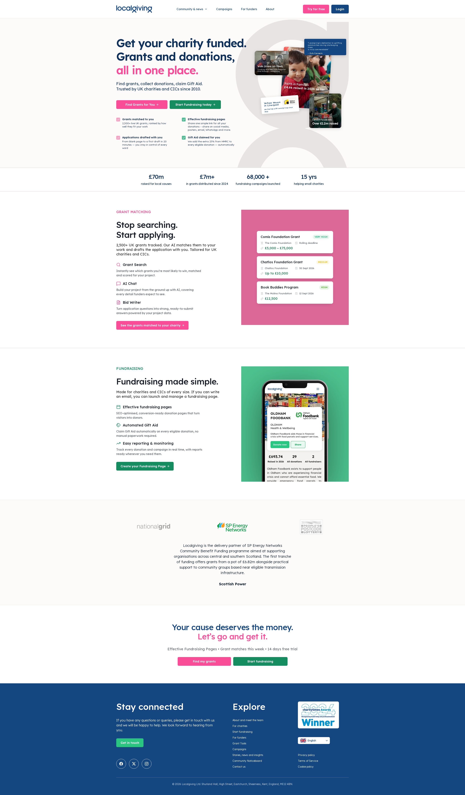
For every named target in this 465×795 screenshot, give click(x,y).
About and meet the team (247, 720)
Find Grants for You (140, 104)
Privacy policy (306, 755)
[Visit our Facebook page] (121, 764)
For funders (249, 9)
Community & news (190, 9)
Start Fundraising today (193, 104)
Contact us (239, 766)
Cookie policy (306, 766)
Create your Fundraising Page (143, 466)
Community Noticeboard (247, 761)
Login (340, 9)
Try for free (316, 9)
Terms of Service (308, 761)
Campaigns (224, 9)
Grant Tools (239, 743)
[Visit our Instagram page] (146, 764)
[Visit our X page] (134, 764)
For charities (239, 726)
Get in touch (130, 743)
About (270, 9)
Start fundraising (260, 661)
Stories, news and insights (247, 755)
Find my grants (204, 661)
